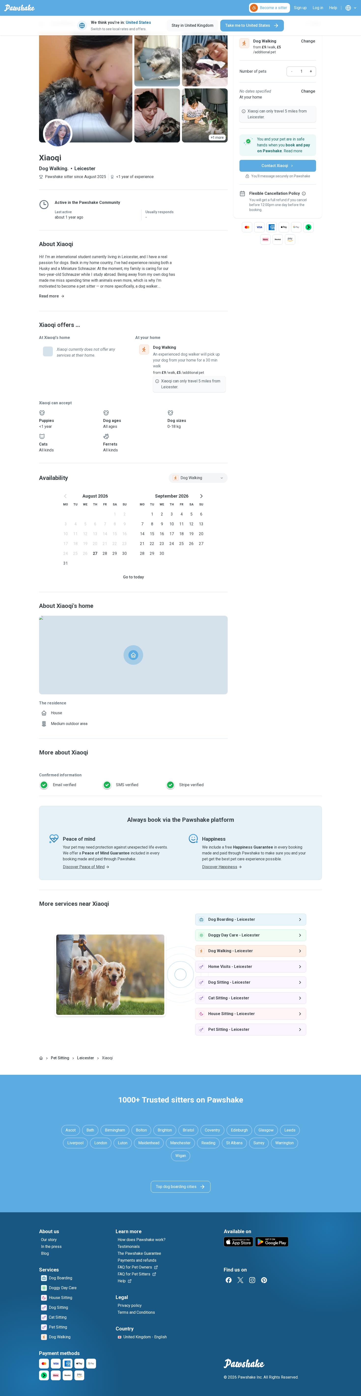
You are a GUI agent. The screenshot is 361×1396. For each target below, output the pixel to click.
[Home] (41, 1058)
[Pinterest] (264, 1280)
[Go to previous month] (65, 496)
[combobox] (198, 478)
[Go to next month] (201, 496)
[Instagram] (252, 1280)
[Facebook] (229, 1280)
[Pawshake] (19, 8)
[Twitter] (240, 1280)
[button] (277, 145)
